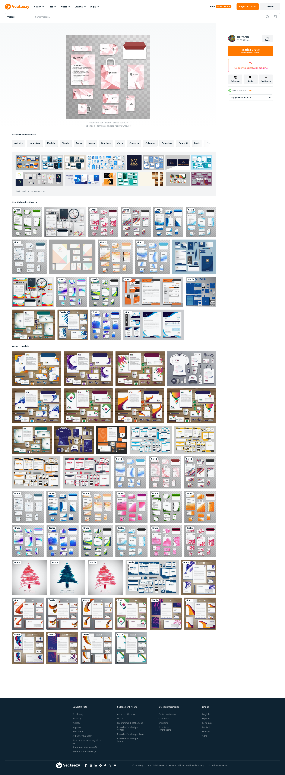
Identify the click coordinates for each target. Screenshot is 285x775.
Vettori (37, 6)
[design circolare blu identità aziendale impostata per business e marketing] (201, 292)
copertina (167, 143)
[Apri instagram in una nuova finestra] (91, 765)
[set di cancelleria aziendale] (65, 222)
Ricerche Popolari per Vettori (128, 728)
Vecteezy (77, 718)
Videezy (76, 722)
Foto (50, 6)
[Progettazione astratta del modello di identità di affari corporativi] (36, 405)
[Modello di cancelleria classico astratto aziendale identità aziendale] (27, 222)
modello (51, 143)
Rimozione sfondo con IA (85, 747)
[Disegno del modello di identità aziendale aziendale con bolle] (191, 405)
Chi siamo (163, 722)
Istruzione (78, 731)
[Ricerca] (267, 17)
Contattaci (163, 718)
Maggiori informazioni (241, 97)
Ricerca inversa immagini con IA (87, 741)
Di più (93, 6)
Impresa (77, 727)
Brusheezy (78, 714)
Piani (212, 6)
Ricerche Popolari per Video (128, 739)
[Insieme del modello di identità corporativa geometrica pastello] (72, 257)
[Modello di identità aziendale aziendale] (88, 405)
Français (206, 731)
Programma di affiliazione (130, 722)
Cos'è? (249, 90)
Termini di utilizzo (176, 765)
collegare (150, 143)
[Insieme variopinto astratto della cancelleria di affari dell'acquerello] (105, 325)
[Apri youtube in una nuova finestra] (115, 765)
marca (91, 143)
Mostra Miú (202, 178)
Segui (267, 40)
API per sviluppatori (82, 735)
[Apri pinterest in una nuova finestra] (100, 765)
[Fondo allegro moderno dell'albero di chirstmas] (29, 577)
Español (206, 718)
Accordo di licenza (126, 714)
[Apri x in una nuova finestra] (110, 765)
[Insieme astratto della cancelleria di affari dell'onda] (201, 222)
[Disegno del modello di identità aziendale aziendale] (36, 368)
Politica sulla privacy (195, 765)
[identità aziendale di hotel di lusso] (194, 257)
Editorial (79, 6)
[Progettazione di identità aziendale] (139, 405)
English (206, 714)
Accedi (270, 6)
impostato (35, 143)
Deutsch (206, 727)
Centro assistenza (167, 714)
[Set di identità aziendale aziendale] (33, 325)
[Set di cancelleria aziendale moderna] (103, 222)
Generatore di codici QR (84, 751)
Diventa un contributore (164, 728)
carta (120, 143)
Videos (63, 6)
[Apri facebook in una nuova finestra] (86, 765)
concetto (134, 143)
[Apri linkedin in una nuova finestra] (96, 765)
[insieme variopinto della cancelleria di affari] (33, 292)
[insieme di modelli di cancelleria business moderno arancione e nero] (152, 292)
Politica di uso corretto (217, 765)
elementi (183, 143)
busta (197, 143)
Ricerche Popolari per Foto (130, 734)
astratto (18, 143)
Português (207, 722)
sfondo (65, 143)
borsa (79, 143)
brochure (106, 143)
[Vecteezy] (17, 7)
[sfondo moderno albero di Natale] (67, 577)
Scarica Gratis (250, 51)
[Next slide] (211, 143)
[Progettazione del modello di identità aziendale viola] (88, 368)
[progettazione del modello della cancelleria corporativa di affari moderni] (153, 325)
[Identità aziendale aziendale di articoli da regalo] (74, 440)
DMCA (120, 718)
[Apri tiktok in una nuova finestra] (105, 765)
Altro (204, 736)
